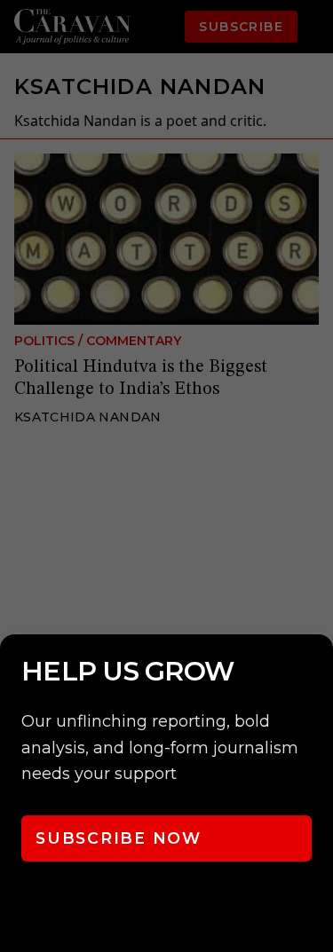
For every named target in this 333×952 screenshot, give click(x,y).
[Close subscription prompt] (315, 671)
